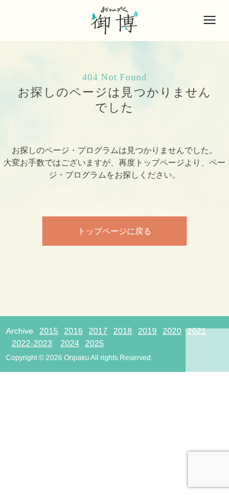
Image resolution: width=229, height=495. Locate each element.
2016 (73, 330)
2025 (94, 343)
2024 (69, 343)
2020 (172, 330)
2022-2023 (32, 343)
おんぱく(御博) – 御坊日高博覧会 (114, 20)
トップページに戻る (114, 231)
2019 (147, 330)
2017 (98, 330)
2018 (122, 330)
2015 (48, 330)
